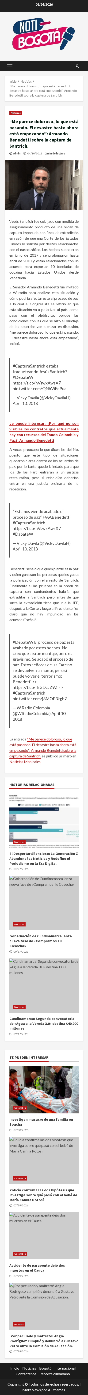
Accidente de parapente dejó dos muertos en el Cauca (44, 1235)
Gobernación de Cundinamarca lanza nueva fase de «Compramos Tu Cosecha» (44, 903)
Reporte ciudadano (54, 1373)
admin (16, 153)
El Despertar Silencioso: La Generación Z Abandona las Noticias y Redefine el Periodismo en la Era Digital (44, 820)
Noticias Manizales (25, 761)
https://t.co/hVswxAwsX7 (37, 382)
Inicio (14, 1368)
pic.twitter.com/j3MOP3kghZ (40, 698)
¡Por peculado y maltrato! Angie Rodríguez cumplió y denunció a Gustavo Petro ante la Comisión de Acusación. (44, 1306)
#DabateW (23, 534)
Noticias (16, 112)
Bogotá (45, 1368)
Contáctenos (26, 1373)
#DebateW (23, 377)
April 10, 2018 (25, 403)
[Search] (77, 66)
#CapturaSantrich (29, 365)
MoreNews (31, 1389)
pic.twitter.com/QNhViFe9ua (39, 388)
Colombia (20, 1107)
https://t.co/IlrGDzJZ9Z (35, 687)
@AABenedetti (56, 517)
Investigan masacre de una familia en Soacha (44, 1089)
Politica (18, 1324)
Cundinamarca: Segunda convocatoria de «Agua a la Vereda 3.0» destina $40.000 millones (44, 985)
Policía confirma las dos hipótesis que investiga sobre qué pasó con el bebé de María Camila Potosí (44, 1160)
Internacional (65, 1368)
